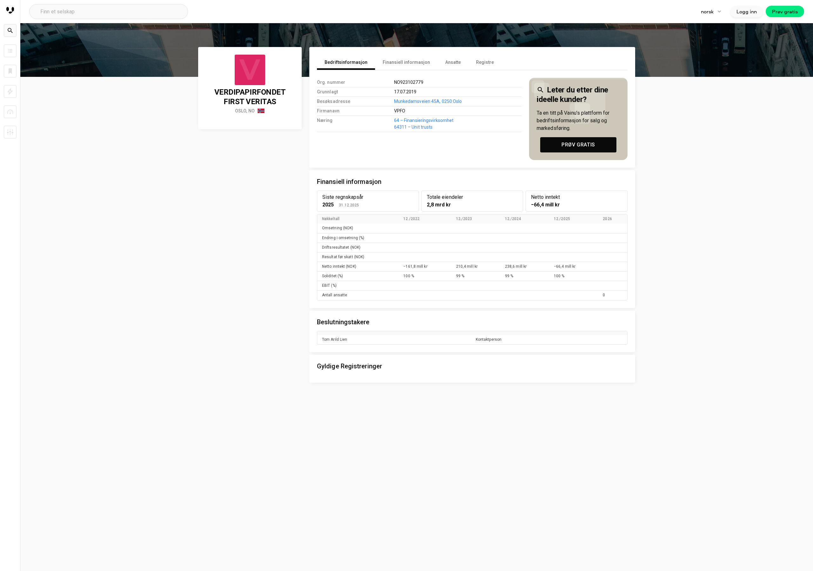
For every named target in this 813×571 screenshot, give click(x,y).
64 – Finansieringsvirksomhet (424, 120)
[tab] (346, 62)
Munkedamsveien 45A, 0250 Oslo (428, 101)
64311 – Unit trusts (413, 127)
